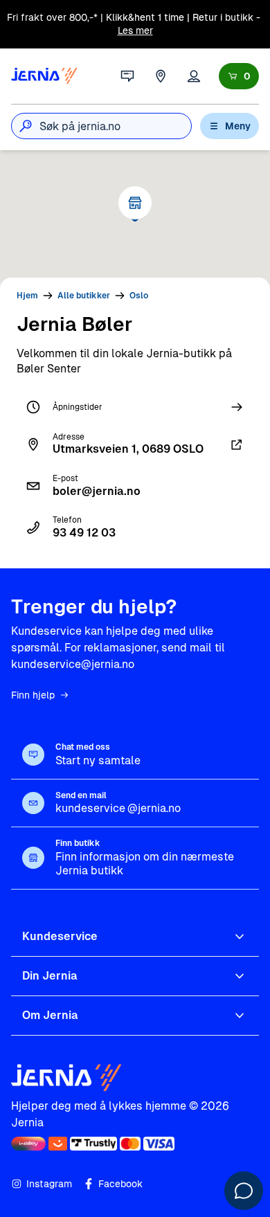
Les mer (135, 30)
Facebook (120, 1183)
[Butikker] (160, 76)
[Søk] (25, 126)
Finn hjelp (33, 695)
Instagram (49, 1183)
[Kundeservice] (127, 76)
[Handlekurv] (239, 76)
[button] (135, 202)
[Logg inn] (193, 76)
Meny (238, 126)
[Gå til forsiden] (44, 76)
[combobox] (115, 126)
